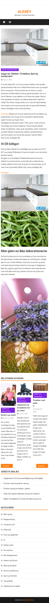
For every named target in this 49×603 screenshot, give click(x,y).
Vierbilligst (5, 114)
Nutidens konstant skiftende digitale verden (43, 466)
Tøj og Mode (8, 581)
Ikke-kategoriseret (10, 555)
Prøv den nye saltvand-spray (8, 466)
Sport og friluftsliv (9, 69)
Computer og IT (9, 525)
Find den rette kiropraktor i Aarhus (16, 483)
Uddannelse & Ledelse (12, 586)
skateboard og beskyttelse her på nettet (23, 408)
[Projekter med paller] (40, 387)
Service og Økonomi (11, 571)
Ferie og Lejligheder (11, 535)
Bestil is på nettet (8, 415)
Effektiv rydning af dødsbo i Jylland (17, 489)
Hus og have (8, 550)
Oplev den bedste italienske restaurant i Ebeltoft (22, 494)
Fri (4, 540)
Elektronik (7, 530)
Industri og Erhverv (10, 560)
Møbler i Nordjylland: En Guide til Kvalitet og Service (22, 499)
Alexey (24, 11)
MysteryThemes (28, 600)
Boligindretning (9, 519)
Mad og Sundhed (10, 566)
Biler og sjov (8, 514)
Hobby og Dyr (8, 545)
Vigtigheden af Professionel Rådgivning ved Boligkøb (23, 478)
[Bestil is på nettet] (8, 394)
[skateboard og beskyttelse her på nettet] (24, 389)
